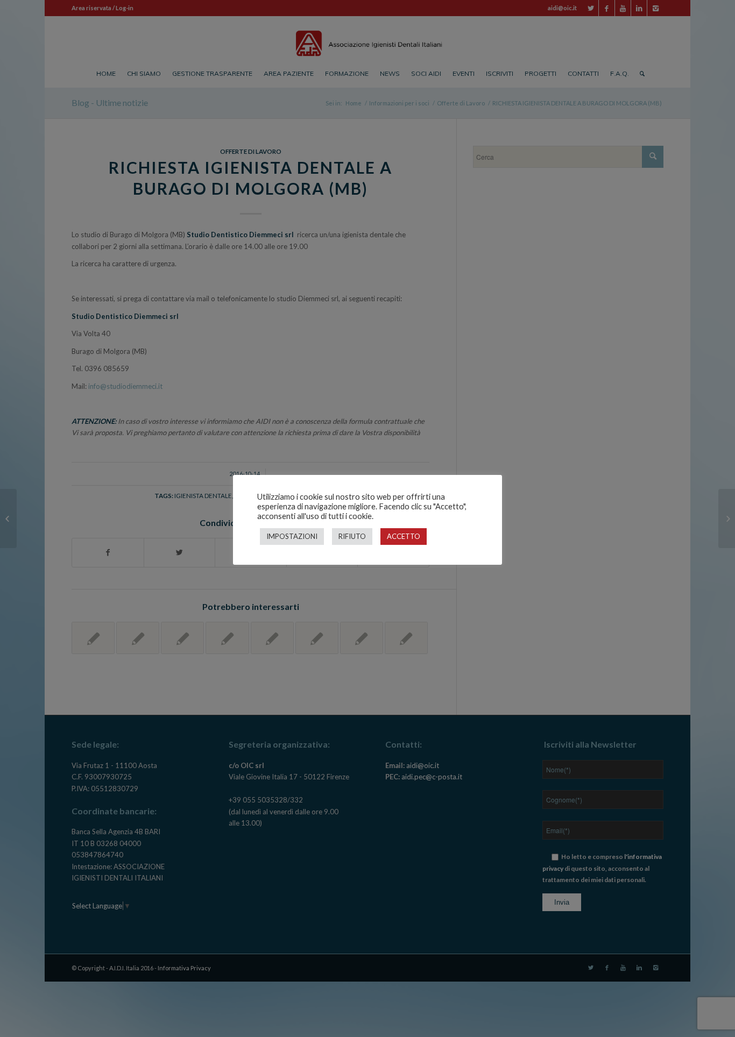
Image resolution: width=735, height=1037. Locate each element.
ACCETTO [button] (403, 536)
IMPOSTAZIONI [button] (291, 536)
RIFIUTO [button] (352, 536)
